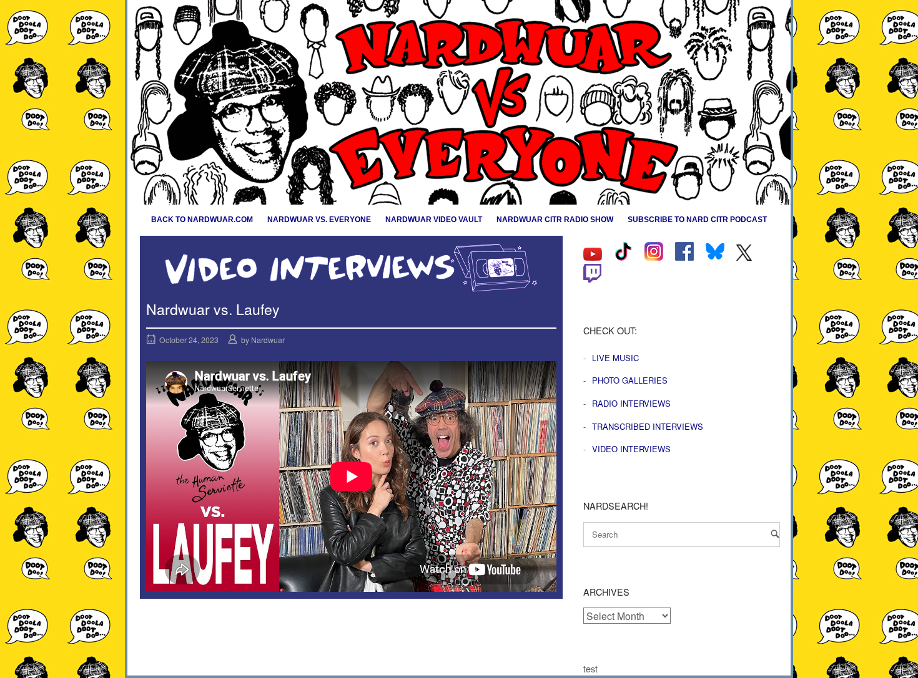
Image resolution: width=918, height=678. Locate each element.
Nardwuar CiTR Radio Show (554, 219)
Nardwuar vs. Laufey (213, 309)
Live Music (615, 358)
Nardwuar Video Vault (433, 219)
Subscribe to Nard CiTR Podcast (697, 219)
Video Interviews (631, 449)
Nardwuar (268, 339)
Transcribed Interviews (647, 426)
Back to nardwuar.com (202, 219)
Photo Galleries (630, 380)
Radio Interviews (631, 403)
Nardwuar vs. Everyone (319, 219)
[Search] (775, 533)
